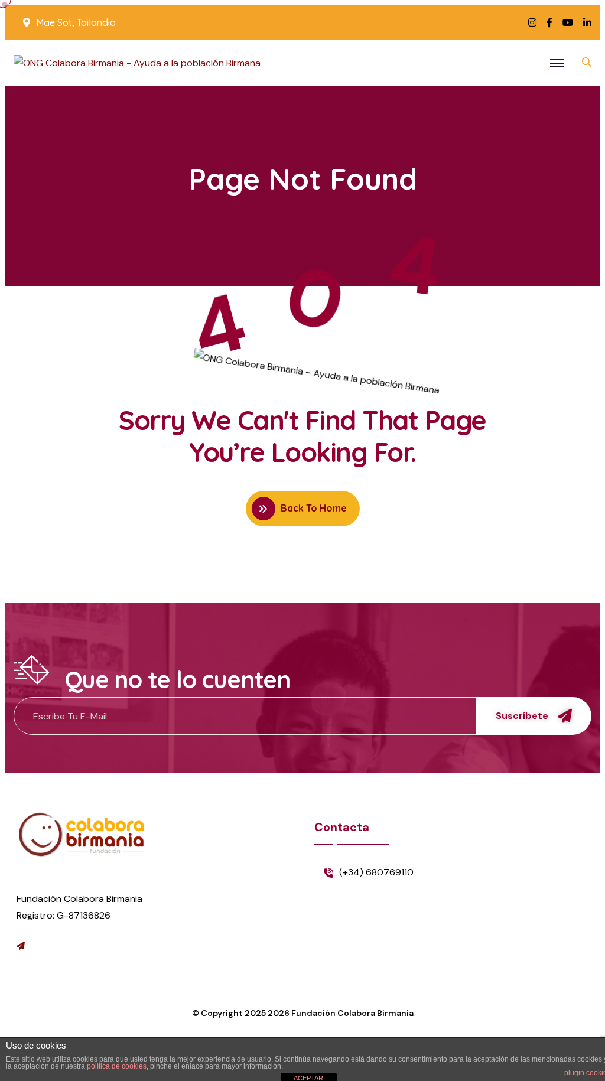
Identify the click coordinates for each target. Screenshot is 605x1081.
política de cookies (117, 1066)
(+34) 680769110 (376, 872)
